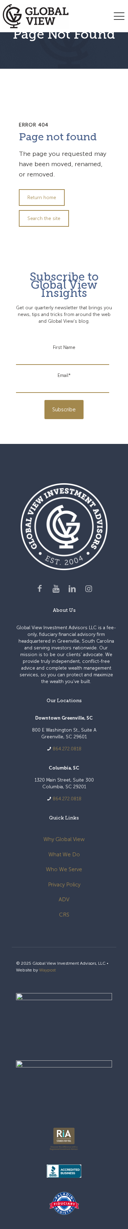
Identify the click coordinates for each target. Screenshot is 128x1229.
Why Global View (64, 839)
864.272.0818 (67, 748)
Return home (41, 197)
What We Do (64, 854)
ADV (64, 899)
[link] (64, 1019)
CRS (64, 915)
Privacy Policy (64, 884)
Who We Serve (64, 869)
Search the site (43, 218)
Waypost (47, 970)
